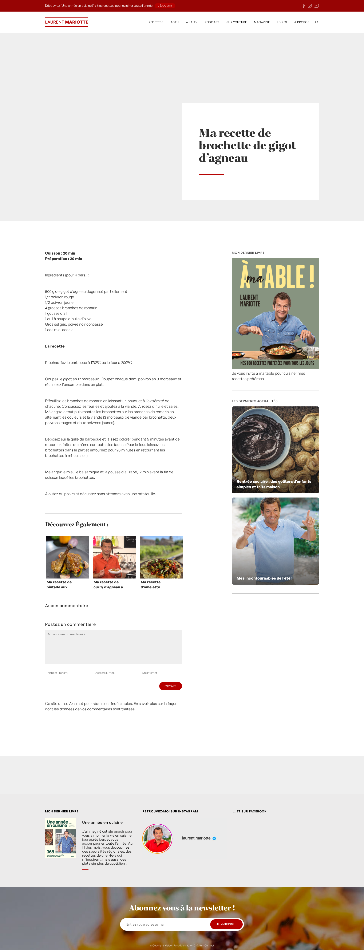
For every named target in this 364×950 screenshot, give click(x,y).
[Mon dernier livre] (275, 367)
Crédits (198, 945)
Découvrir (165, 5)
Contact (209, 945)
